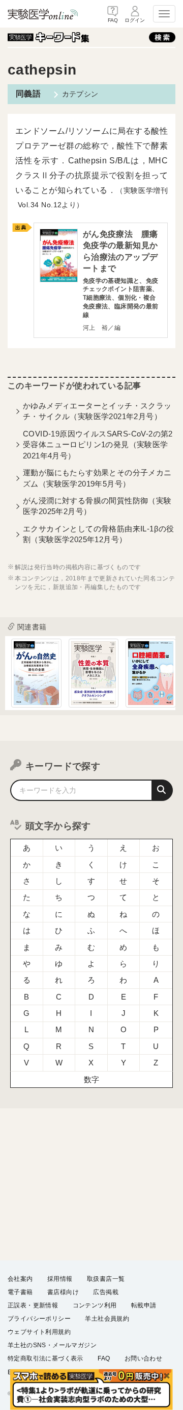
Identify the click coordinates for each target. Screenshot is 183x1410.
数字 (92, 1079)
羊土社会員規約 (107, 1318)
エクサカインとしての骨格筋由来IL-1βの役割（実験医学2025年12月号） (98, 534)
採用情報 (60, 1278)
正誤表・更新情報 (33, 1305)
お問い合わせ (143, 1358)
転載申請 (144, 1305)
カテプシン (80, 94)
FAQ (104, 1358)
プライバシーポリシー (39, 1318)
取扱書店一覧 (106, 1278)
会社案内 (20, 1278)
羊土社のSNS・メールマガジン (52, 1345)
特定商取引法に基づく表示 (45, 1358)
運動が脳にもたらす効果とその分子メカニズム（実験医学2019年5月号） (97, 478)
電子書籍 (20, 1292)
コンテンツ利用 (95, 1305)
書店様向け (63, 1292)
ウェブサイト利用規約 (39, 1331)
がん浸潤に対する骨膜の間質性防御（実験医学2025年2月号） (97, 506)
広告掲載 (105, 1292)
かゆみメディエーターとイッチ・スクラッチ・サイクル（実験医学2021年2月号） (97, 411)
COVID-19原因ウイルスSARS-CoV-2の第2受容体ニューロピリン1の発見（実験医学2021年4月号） (98, 444)
